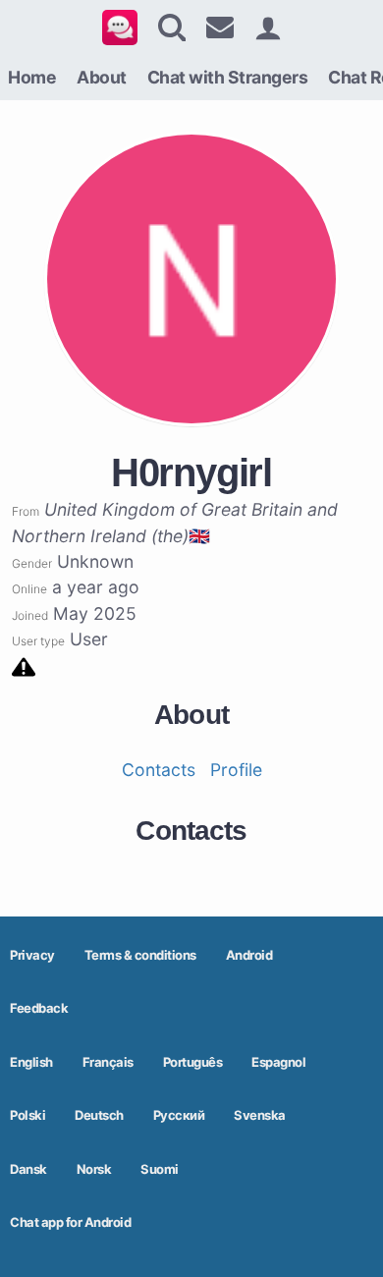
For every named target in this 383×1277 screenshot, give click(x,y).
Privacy (32, 955)
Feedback (39, 1008)
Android (249, 955)
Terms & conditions (140, 955)
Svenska (260, 1115)
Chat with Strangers (227, 77)
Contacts (158, 769)
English (31, 1062)
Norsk (94, 1169)
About (102, 77)
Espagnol (278, 1062)
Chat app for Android (70, 1222)
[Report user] (23, 665)
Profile (236, 769)
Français (108, 1062)
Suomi (159, 1169)
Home (32, 77)
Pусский (179, 1115)
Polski (27, 1115)
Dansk (28, 1169)
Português (193, 1062)
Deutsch (99, 1115)
